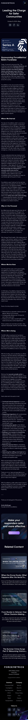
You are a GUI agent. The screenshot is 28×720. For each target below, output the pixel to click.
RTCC (9, 693)
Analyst (9, 695)
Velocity (19, 685)
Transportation (9, 700)
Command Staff (9, 685)
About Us (19, 688)
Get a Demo (14, 533)
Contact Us (19, 700)
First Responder (9, 690)
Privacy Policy (19, 693)
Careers (19, 698)
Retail (9, 698)
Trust (19, 695)
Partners (19, 690)
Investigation (9, 688)
